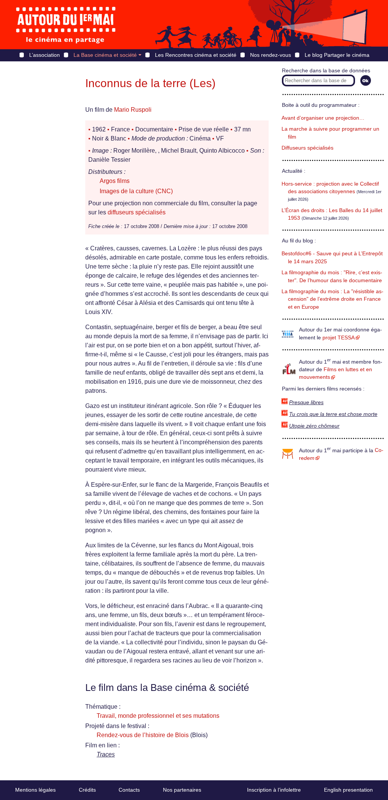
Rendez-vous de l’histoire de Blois (143, 735)
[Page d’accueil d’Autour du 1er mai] (66, 24)
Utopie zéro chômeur (314, 426)
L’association (44, 55)
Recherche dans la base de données (326, 70)
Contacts (129, 790)
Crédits (87, 790)
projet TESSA (338, 338)
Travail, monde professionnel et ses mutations (158, 715)
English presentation (348, 790)
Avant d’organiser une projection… (323, 118)
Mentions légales (35, 790)
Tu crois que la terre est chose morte (333, 414)
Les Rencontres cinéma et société (195, 55)
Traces (106, 754)
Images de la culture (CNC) (136, 191)
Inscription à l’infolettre (274, 790)
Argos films (115, 181)
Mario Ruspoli (133, 109)
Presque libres (306, 402)
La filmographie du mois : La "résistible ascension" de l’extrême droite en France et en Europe (332, 299)
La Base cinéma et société (105, 55)
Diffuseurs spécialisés (307, 148)
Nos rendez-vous (270, 55)
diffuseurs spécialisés (137, 212)
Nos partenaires (182, 790)
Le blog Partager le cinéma (337, 55)
